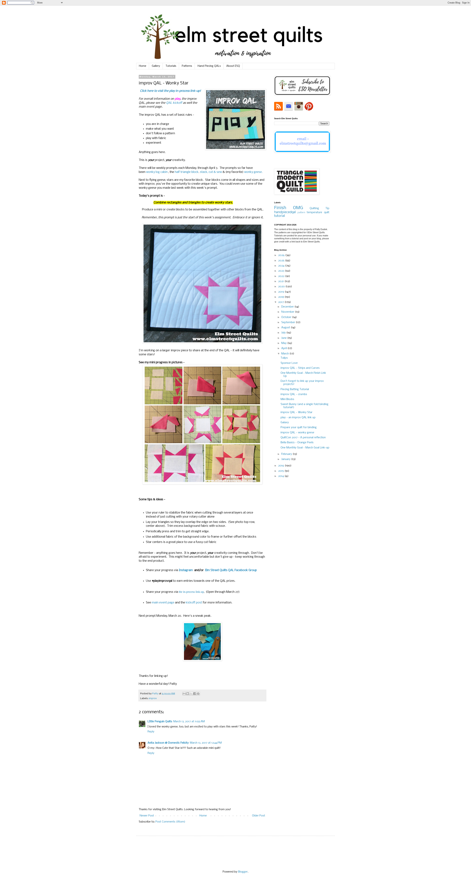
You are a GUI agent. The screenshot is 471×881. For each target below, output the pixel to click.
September (288, 322)
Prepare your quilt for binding (299, 427)
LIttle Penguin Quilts (160, 721)
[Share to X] (191, 693)
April (284, 348)
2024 (281, 265)
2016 (281, 465)
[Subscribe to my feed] (279, 109)
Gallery (156, 66)
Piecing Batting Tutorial (295, 389)
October (286, 317)
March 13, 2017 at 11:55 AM (189, 721)
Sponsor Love (289, 363)
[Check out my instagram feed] (298, 109)
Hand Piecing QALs (209, 66)
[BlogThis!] (188, 693)
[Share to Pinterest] (198, 693)
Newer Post (147, 815)
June (284, 338)
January (286, 459)
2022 (281, 276)
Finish (280, 208)
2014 (281, 476)
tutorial (279, 216)
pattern (301, 213)
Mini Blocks (287, 399)
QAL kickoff (174, 102)
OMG (298, 208)
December (288, 306)
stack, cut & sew (211, 172)
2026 (281, 255)
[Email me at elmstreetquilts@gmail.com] (288, 109)
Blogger (243, 871)
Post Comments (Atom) (170, 821)
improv (153, 698)
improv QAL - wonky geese (297, 432)
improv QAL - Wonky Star (296, 412)
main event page (163, 602)
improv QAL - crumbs (294, 394)
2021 (281, 281)
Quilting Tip (319, 208)
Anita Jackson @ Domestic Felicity (168, 742)
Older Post (258, 815)
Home (142, 66)
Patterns (187, 66)
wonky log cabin (157, 172)
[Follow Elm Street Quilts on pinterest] (308, 109)
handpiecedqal (285, 212)
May (284, 343)
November (288, 311)
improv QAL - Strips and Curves (300, 368)
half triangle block (187, 172)
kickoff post (194, 602)
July (283, 332)
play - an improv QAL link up (298, 417)
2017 (281, 302)
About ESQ (233, 66)
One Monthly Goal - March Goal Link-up (305, 447)
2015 (281, 471)
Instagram (186, 570)
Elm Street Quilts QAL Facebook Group (231, 570)
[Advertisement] (301, 544)
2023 (281, 270)
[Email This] (184, 693)
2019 (281, 291)
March (285, 353)
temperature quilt (318, 212)
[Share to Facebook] (194, 693)
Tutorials (171, 66)
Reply (151, 731)
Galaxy (285, 422)
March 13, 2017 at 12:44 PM (206, 742)
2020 (282, 286)
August (286, 327)
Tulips (284, 357)
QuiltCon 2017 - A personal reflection (303, 437)
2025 (281, 260)
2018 (281, 297)
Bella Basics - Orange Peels (297, 442)
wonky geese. (253, 172)
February (287, 454)
